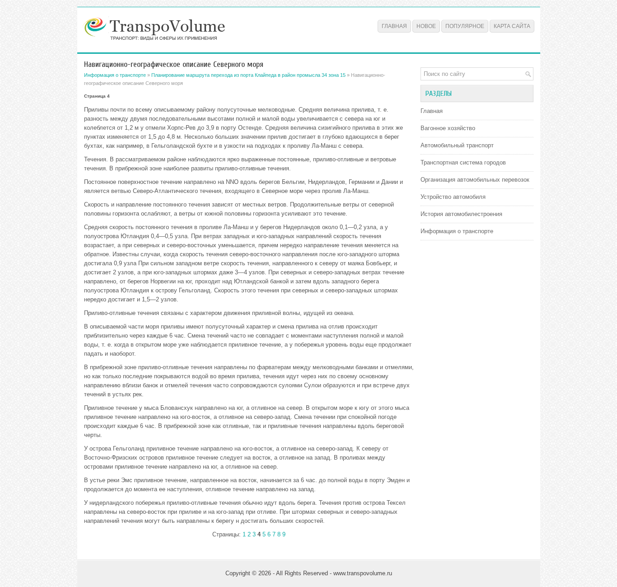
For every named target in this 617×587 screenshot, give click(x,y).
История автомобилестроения (461, 214)
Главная (394, 26)
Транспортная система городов (463, 162)
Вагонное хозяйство (448, 128)
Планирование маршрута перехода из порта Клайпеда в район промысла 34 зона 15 (248, 75)
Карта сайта (512, 26)
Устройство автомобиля (453, 196)
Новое (426, 26)
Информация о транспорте (115, 75)
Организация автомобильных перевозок (475, 179)
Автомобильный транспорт (457, 145)
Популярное (464, 26)
